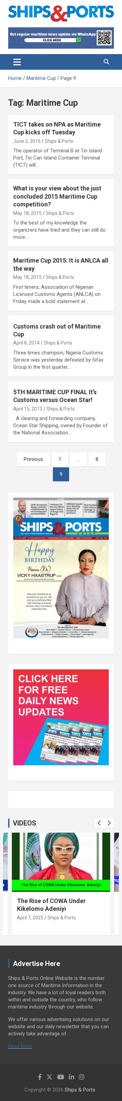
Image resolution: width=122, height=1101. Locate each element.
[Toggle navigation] (17, 62)
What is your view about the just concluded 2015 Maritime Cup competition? (57, 196)
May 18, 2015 (27, 213)
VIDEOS (24, 823)
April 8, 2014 (26, 343)
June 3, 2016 (27, 141)
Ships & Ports (59, 141)
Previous (33, 459)
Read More (20, 1046)
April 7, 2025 (30, 917)
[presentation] (99, 823)
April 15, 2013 (27, 409)
